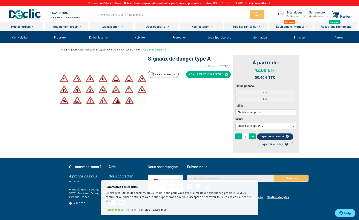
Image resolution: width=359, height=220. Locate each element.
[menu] (179, 26)
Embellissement (100, 37)
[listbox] (265, 96)
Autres (339, 37)
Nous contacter (120, 176)
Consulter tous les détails (206, 74)
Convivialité (20, 37)
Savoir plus (160, 209)
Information (259, 37)
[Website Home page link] (25, 14)
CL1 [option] (265, 92)
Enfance (299, 37)
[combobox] (176, 14)
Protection (180, 37)
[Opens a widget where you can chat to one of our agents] (345, 213)
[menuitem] (21, 26)
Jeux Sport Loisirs (219, 37)
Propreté (60, 37)
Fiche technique (165, 74)
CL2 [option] (265, 99)
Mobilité (139, 37)
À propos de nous (83, 176)
